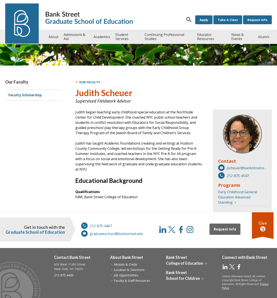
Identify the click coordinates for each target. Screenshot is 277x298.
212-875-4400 (64, 275)
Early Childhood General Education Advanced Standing (237, 197)
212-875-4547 (238, 175)
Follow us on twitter (172, 230)
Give (262, 223)
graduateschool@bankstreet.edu (116, 233)
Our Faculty (16, 81)
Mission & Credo (125, 264)
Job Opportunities (126, 275)
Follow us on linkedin (163, 230)
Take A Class (228, 20)
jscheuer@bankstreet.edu (247, 168)
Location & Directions (129, 270)
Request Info (257, 20)
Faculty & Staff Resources (132, 281)
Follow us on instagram (190, 230)
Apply (204, 20)
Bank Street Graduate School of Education (89, 18)
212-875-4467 (101, 226)
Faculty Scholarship (25, 95)
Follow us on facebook (181, 230)
